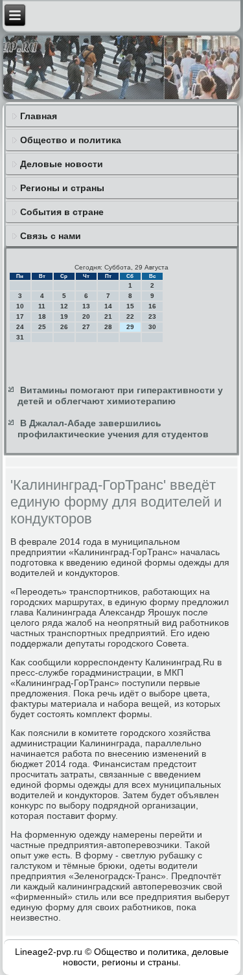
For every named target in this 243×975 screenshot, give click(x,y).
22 (130, 316)
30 (152, 326)
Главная (38, 116)
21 (108, 316)
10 (20, 306)
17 (20, 316)
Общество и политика (70, 140)
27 (86, 326)
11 (41, 306)
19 (64, 316)
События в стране (62, 212)
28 (108, 326)
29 (130, 326)
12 (64, 306)
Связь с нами (50, 236)
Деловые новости (61, 164)
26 (64, 326)
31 (20, 337)
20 (86, 316)
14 (108, 306)
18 (42, 316)
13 (86, 306)
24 (20, 326)
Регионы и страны (62, 188)
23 (152, 316)
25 (42, 326)
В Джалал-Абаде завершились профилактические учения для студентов (113, 429)
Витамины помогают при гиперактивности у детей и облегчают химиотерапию (120, 396)
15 (130, 306)
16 (152, 306)
